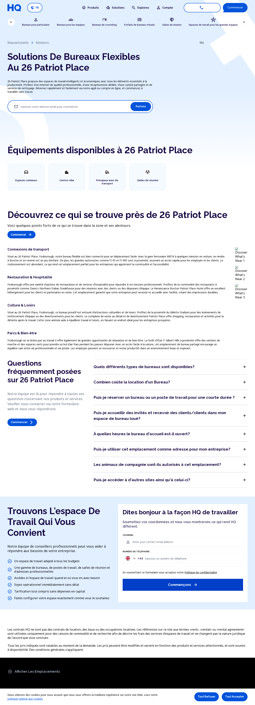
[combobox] (133, 558)
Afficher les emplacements (34, 671)
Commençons (183, 584)
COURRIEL (128, 535)
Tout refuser (206, 696)
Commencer (235, 7)
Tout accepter (234, 696)
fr (35, 8)
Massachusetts (18, 43)
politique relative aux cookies (25, 699)
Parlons (141, 106)
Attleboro (42, 43)
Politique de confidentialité (200, 572)
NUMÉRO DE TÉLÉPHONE (136, 552)
